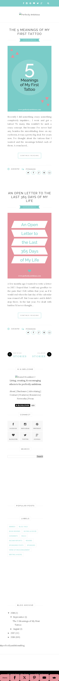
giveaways (13, 536)
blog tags (23, 527)
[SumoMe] (54, 677)
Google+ (37, 439)
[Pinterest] (34, 677)
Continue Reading (29, 155)
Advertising (34, 391)
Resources (35, 395)
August (16, 629)
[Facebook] (15, 677)
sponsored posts (16, 545)
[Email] (44, 677)
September (18, 617)
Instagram (25, 428)
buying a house (30, 531)
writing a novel (15, 554)
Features (23, 395)
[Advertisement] (28, 481)
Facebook (13, 428)
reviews (29, 540)
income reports (15, 540)
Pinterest (37, 428)
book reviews (14, 531)
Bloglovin (13, 439)
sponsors (31, 545)
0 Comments (31, 169)
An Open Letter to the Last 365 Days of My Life (29, 197)
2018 (13, 613)
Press (31, 398)
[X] (25, 677)
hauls (23, 536)
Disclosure (22, 391)
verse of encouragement (19, 550)
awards (12, 527)
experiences (29, 40)
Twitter (25, 439)
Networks (21, 398)
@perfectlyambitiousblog (12, 645)
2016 (13, 637)
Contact (14, 395)
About (12, 391)
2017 (13, 633)
